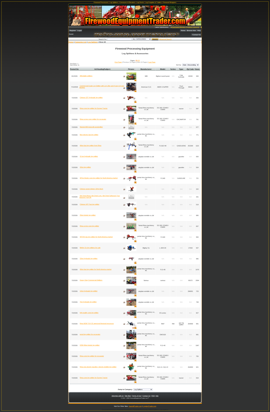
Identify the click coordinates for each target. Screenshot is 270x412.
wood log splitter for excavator (90, 334)
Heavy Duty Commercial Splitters (91, 280)
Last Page (151, 62)
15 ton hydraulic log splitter (89, 156)
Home (183, 30)
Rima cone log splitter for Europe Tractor (93, 108)
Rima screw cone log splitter (89, 226)
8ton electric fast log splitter (89, 135)
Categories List (80, 42)
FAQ (199, 30)
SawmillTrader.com (135, 406)
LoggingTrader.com (149, 406)
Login (79, 30)
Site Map (128, 396)
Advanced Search (165, 39)
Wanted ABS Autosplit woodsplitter (91, 127)
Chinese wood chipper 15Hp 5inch (91, 189)
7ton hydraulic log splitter (88, 302)
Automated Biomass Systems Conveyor (179, 27)
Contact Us (196, 35)
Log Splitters (114, 2)
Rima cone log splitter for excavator (92, 356)
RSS (153, 396)
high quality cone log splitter (89, 313)
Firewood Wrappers (169, 2)
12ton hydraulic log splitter (88, 291)
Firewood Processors (101, 2)
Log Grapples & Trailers (153, 2)
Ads (157, 396)
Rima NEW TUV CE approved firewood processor (97, 323)
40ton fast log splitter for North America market (95, 269)
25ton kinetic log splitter (88, 215)
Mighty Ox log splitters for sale (90, 247)
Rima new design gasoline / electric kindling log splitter (98, 367)
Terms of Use (136, 396)
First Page (118, 62)
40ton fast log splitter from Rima (90, 145)
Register (73, 30)
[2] (139, 60)
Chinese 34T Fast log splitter (89, 204)
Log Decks (140, 2)
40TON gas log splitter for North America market (96, 237)
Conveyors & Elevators (127, 2)
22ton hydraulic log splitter (88, 258)
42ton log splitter (85, 167)
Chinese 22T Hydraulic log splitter (91, 97)
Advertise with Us (118, 396)
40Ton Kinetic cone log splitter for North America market (99, 178)
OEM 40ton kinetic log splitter (90, 345)
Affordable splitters (86, 76)
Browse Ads (191, 30)
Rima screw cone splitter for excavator (93, 119)
